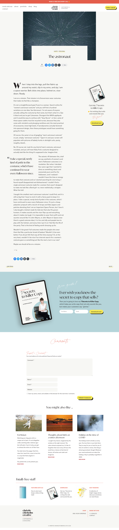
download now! (96, 311)
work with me (7, 6)
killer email (110, 7)
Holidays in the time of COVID (89, 436)
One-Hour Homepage (79, 513)
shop (30, 6)
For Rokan (21, 435)
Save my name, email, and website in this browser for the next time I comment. (51, 393)
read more (20, 464)
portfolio (23, 6)
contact (5, 9)
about (16, 6)
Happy (56, 51)
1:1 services (93, 513)
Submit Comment (85, 398)
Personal (62, 51)
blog (35, 6)
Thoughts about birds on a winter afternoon (59, 436)
